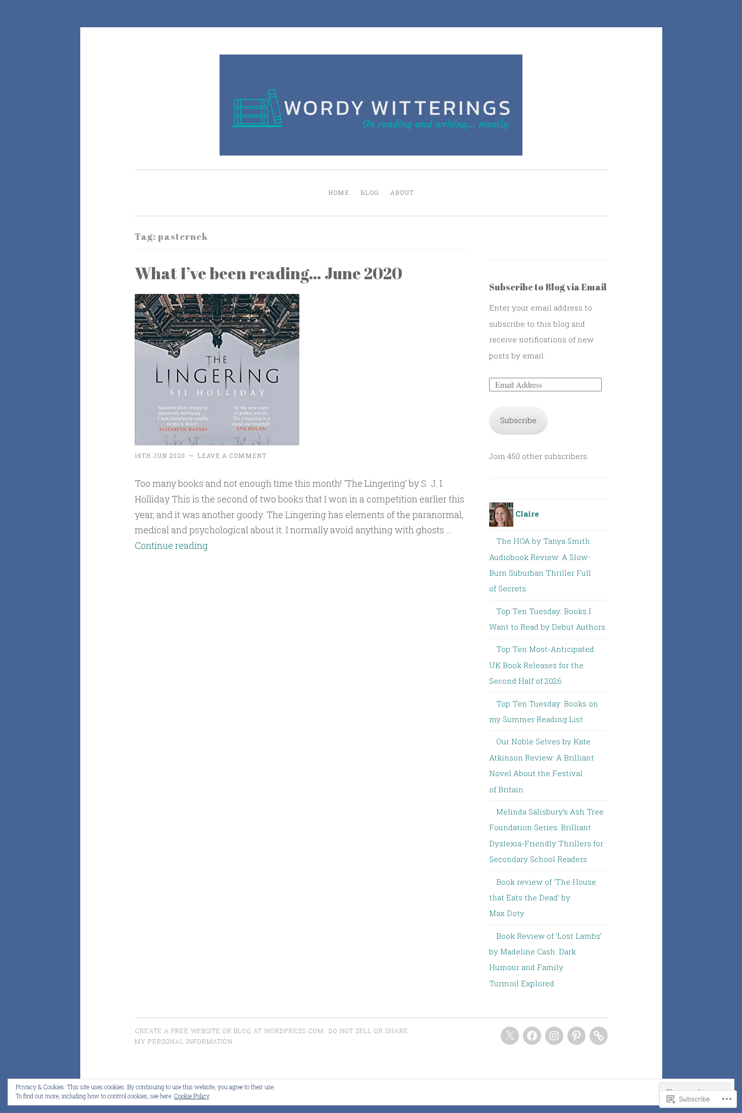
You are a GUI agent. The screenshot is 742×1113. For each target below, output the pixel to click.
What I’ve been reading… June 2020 (268, 273)
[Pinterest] (576, 1036)
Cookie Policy (191, 1096)
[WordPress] (599, 1036)
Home (338, 192)
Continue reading (171, 545)
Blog (369, 192)
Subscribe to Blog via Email (548, 287)
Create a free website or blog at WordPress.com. (230, 1031)
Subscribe (518, 420)
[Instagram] (554, 1036)
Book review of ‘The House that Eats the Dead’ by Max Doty (542, 898)
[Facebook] (532, 1036)
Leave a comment (232, 455)
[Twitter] (510, 1036)
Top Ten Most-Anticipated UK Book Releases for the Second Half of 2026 (541, 665)
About (402, 192)
